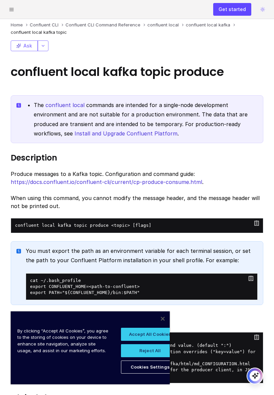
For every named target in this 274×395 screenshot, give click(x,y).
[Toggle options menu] (43, 46)
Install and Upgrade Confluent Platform (126, 133)
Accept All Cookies (150, 334)
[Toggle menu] (11, 9)
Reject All (150, 350)
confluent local (65, 105)
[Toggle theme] (263, 9)
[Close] (163, 319)
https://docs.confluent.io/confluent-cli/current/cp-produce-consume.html (106, 182)
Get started (232, 9)
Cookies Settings (150, 367)
